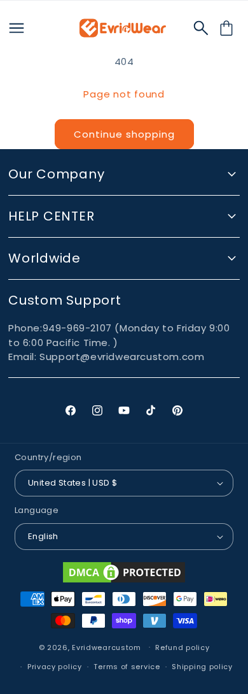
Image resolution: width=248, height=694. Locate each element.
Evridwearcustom (106, 647)
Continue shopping (124, 134)
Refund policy (182, 647)
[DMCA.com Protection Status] (124, 572)
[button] (200, 28)
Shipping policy (202, 666)
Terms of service (126, 666)
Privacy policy (54, 666)
